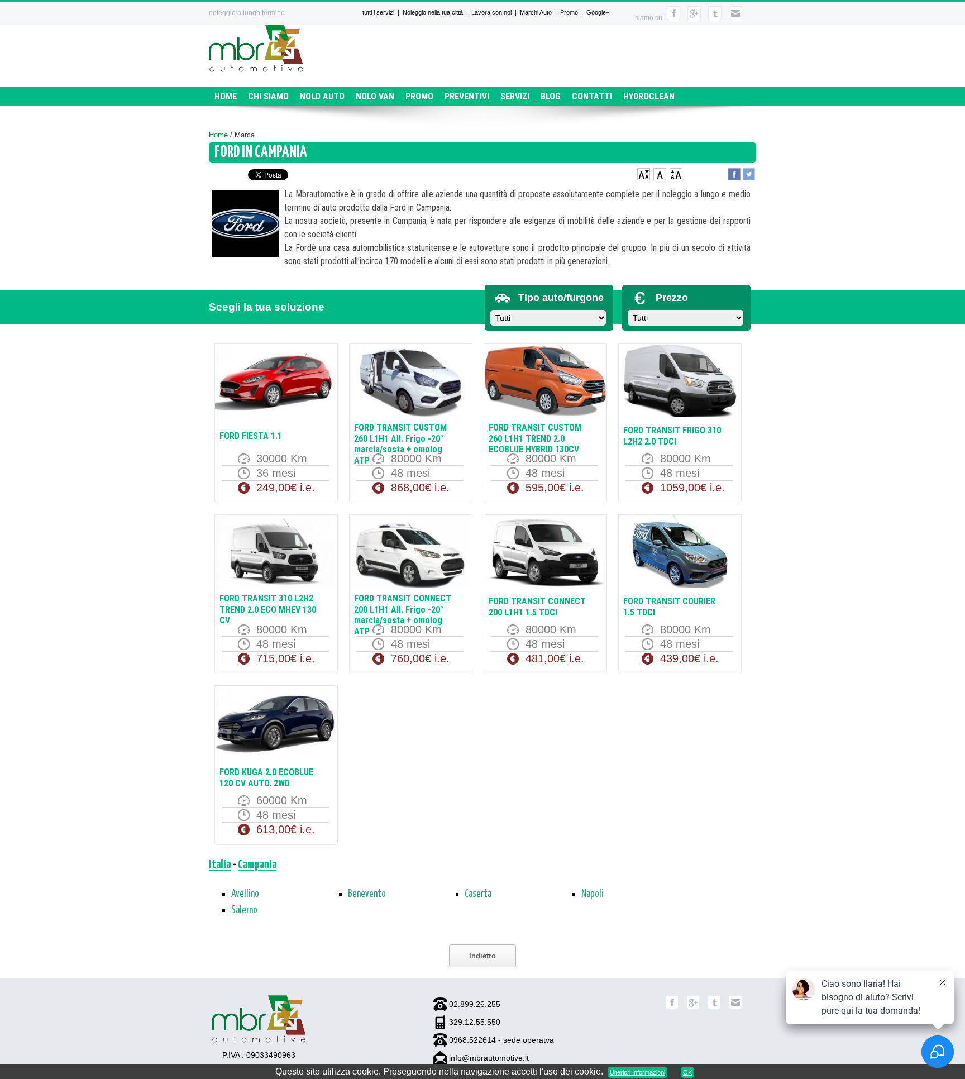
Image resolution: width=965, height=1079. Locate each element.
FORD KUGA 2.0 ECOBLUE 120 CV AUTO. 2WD (266, 778)
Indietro (482, 956)
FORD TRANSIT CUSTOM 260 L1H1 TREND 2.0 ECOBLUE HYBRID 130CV (535, 438)
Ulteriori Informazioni (637, 1072)
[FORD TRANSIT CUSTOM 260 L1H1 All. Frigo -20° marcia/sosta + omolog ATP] (411, 381)
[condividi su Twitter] (749, 173)
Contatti (592, 96)
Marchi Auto (536, 12)
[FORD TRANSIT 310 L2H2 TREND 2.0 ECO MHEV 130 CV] (276, 552)
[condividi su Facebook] (734, 173)
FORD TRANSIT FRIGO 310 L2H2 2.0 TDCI (672, 436)
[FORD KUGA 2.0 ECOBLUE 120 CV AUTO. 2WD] (276, 723)
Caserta (478, 894)
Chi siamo (268, 96)
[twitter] (715, 18)
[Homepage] (256, 69)
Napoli (592, 894)
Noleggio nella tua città (433, 12)
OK (687, 1072)
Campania (257, 865)
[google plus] (694, 18)
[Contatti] (735, 18)
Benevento (367, 894)
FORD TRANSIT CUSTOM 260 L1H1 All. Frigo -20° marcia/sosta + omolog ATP (400, 444)
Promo (569, 12)
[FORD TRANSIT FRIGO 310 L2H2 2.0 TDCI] (680, 381)
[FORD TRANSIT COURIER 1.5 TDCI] (680, 552)
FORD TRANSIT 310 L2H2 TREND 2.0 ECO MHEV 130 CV (267, 609)
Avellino (245, 894)
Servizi (514, 96)
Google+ (597, 12)
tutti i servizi (378, 12)
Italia (220, 865)
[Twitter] (714, 1006)
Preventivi (467, 96)
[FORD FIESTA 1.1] (276, 381)
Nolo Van (375, 96)
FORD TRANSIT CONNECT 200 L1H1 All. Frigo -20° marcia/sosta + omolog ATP (402, 615)
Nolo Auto (322, 96)
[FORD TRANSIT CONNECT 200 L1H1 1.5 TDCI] (545, 552)
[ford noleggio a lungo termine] (245, 225)
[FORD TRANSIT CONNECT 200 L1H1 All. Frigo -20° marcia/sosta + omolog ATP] (411, 552)
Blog (551, 96)
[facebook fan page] (673, 18)
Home (225, 96)
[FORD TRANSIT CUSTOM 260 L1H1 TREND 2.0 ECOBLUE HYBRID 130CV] (545, 381)
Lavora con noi (491, 12)
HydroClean (649, 96)
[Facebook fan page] (672, 1006)
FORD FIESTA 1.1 (250, 436)
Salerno (244, 910)
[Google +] (693, 1006)
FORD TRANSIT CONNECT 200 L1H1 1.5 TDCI (537, 607)
